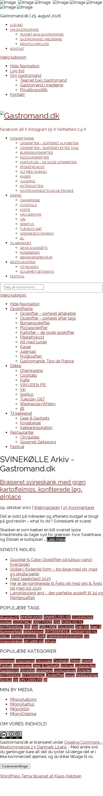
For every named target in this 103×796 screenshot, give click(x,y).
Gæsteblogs (9, 671)
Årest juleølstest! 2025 (30, 578)
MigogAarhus (22, 704)
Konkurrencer (65, 671)
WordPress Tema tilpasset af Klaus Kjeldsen (40, 776)
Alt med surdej (33, 172)
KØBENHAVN (33, 632)
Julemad (27, 181)
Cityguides (29, 267)
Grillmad (67, 666)
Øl (22, 238)
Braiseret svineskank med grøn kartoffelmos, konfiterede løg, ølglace (43, 489)
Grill (35, 627)
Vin (23, 219)
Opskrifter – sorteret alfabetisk (49, 143)
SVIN (42, 636)
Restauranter (23, 262)
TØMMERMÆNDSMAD (65, 636)
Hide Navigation (25, 66)
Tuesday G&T (31, 229)
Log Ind (16, 25)
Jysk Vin (82, 627)
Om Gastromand (24, 30)
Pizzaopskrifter (34, 157)
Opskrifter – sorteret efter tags (49, 148)
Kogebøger (30, 252)
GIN (27, 627)
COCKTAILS (22, 622)
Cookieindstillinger (15, 766)
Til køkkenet (21, 243)
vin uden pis (34, 641)
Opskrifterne (22, 138)
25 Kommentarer (78, 507)
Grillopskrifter (85, 666)
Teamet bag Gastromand (42, 34)
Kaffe (25, 210)
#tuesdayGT (9, 617)
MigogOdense (23, 713)
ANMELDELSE (57, 617)
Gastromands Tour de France (47, 191)
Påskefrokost (32, 167)
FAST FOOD (42, 622)
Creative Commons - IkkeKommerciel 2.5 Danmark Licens (51, 744)
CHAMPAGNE (82, 617)
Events (87, 661)
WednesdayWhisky (37, 233)
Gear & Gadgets (34, 248)
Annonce (7, 661)
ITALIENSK (66, 627)
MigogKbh (19, 709)
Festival (17, 276)
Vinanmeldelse (11, 641)
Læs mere (56, 539)
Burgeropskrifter (36, 153)
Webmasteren (47, 507)
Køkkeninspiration (36, 257)
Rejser (70, 675)
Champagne (30, 200)
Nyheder (84, 670)
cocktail (6, 622)
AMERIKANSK (31, 617)
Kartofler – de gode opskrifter (48, 162)
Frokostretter (22, 666)
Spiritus (27, 224)
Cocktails (28, 205)
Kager (25, 176)
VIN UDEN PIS (30, 214)
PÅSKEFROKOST (23, 636)
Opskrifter (55, 675)
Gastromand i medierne (41, 39)
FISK (56, 622)
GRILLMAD (48, 627)
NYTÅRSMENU (57, 631)
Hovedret (27, 671)
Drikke (16, 195)
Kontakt (17, 49)
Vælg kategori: (13, 57)
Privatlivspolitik (34, 44)
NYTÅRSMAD (10, 675)
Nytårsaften (31, 186)
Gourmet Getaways (37, 272)
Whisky (50, 641)
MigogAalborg (23, 699)
